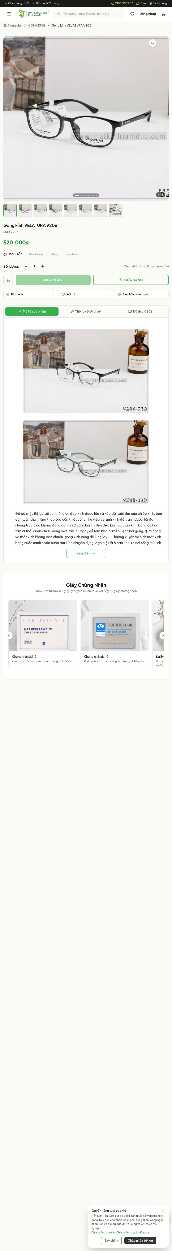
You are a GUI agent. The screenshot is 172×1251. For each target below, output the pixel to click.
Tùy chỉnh (111, 1240)
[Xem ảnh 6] (91, 195)
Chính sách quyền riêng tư (132, 1232)
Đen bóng (36, 254)
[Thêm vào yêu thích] (152, 43)
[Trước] (9, 635)
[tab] (10, 210)
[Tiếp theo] (163, 635)
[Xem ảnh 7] (93, 195)
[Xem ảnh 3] (83, 195)
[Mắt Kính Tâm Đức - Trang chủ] (33, 13)
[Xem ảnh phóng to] (161, 43)
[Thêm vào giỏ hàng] (8, 280)
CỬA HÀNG (133, 280)
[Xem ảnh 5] (88, 195)
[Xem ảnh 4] (86, 195)
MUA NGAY (53, 280)
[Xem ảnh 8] (96, 195)
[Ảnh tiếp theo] (162, 118)
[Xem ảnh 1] (77, 195)
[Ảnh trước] (10, 118)
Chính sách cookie (103, 1232)
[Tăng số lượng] (42, 266)
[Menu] (9, 14)
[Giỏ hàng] (163, 14)
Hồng (55, 254)
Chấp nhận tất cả (140, 1240)
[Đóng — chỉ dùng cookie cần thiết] (163, 1210)
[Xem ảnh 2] (81, 195)
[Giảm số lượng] (25, 266)
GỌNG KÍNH (36, 25)
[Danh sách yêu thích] (132, 14)
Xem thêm (84, 553)
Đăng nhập (147, 14)
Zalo (143, 3)
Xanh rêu (72, 254)
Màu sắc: (15, 254)
